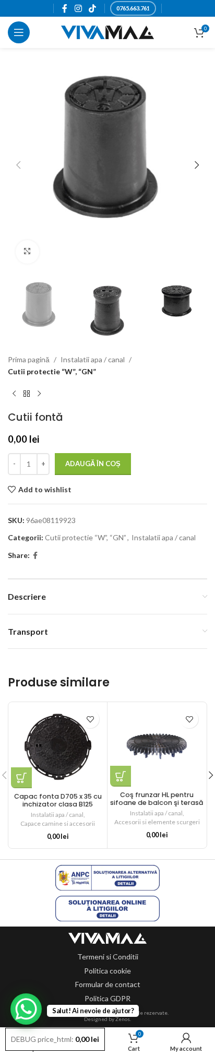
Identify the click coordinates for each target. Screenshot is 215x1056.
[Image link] (107, 937)
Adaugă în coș (93, 463)
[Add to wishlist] (90, 719)
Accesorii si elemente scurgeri (157, 822)
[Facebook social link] (65, 8)
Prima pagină (29, 359)
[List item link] (107, 957)
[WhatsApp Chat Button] (26, 1009)
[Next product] (39, 394)
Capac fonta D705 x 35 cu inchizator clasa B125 (58, 800)
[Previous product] (14, 394)
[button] (18, 165)
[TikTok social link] (92, 8)
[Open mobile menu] (19, 32)
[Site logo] (107, 31)
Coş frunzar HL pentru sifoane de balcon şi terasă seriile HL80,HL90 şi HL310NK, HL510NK (157, 806)
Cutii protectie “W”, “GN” (52, 371)
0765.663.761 (133, 8)
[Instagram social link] (78, 8)
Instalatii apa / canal (93, 359)
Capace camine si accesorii (57, 823)
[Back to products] (26, 394)
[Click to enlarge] (27, 252)
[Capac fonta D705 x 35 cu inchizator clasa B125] (57, 746)
